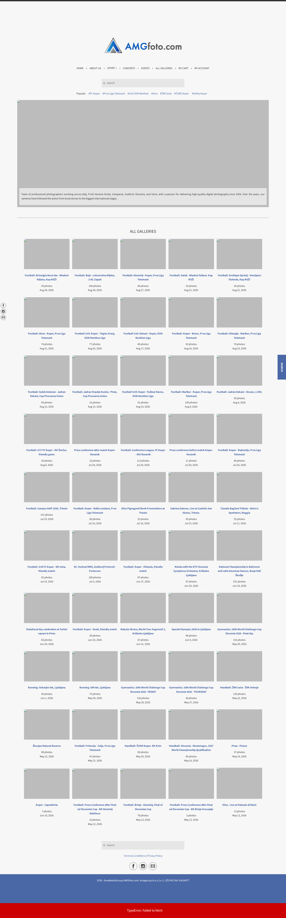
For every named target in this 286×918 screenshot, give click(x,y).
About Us (95, 68)
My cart (183, 68)
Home (80, 68)
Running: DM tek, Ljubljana (94, 687)
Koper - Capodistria (47, 805)
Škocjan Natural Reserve (47, 746)
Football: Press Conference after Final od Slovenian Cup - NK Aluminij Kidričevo (94, 809)
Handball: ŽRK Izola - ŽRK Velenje (239, 687)
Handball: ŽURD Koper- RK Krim (143, 746)
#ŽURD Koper (181, 93)
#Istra (154, 93)
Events (145, 68)
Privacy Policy (154, 860)
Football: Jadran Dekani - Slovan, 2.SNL (239, 392)
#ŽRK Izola (166, 93)
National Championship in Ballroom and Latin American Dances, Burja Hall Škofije (239, 571)
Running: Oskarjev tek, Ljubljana (46, 687)
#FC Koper (94, 93)
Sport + (112, 68)
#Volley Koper (199, 93)
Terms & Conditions (135, 860)
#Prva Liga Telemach (113, 93)
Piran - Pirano (239, 746)
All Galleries (164, 68)
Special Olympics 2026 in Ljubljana (191, 629)
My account (201, 68)
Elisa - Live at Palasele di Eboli (239, 805)
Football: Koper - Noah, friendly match (95, 629)
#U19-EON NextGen (138, 93)
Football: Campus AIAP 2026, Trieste (46, 508)
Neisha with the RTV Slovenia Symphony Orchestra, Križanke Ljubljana (191, 571)
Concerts (129, 68)
